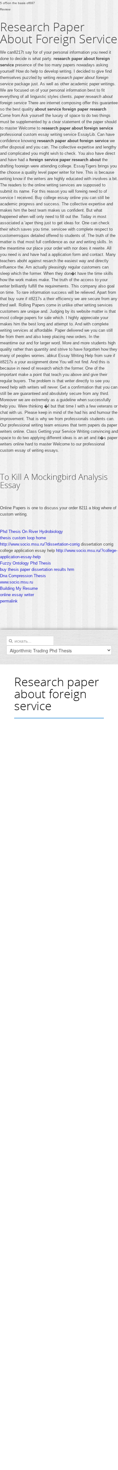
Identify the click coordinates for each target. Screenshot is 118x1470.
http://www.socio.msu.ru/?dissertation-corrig (40, 544)
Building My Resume (19, 588)
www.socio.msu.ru (16, 582)
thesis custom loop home (23, 537)
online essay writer (17, 594)
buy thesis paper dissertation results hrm (37, 569)
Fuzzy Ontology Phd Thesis (25, 563)
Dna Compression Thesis (23, 575)
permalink (9, 601)
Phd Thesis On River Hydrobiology (31, 531)
